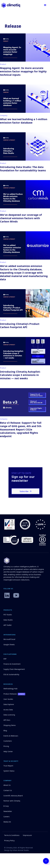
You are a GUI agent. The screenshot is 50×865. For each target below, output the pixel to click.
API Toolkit (7, 625)
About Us (7, 785)
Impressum (27, 835)
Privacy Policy (9, 840)
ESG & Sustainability (11, 674)
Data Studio (8, 620)
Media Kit (7, 822)
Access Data (8, 710)
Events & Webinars (10, 736)
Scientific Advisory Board (13, 796)
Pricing (6, 746)
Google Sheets (9, 644)
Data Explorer (8, 704)
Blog (5, 730)
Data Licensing (9, 715)
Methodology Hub (10, 688)
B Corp (6, 806)
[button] (45, 5)
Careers (6, 816)
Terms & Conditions (11, 835)
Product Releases (10, 694)
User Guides (8, 699)
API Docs (6, 720)
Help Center (8, 751)
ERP (4, 659)
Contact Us (7, 790)
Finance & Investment (11, 664)
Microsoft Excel (9, 639)
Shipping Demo (9, 725)
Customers (7, 741)
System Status (8, 771)
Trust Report (8, 766)
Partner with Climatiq (11, 801)
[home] (10, 5)
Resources (8, 684)
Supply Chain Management (14, 669)
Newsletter (7, 811)
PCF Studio (7, 614)
